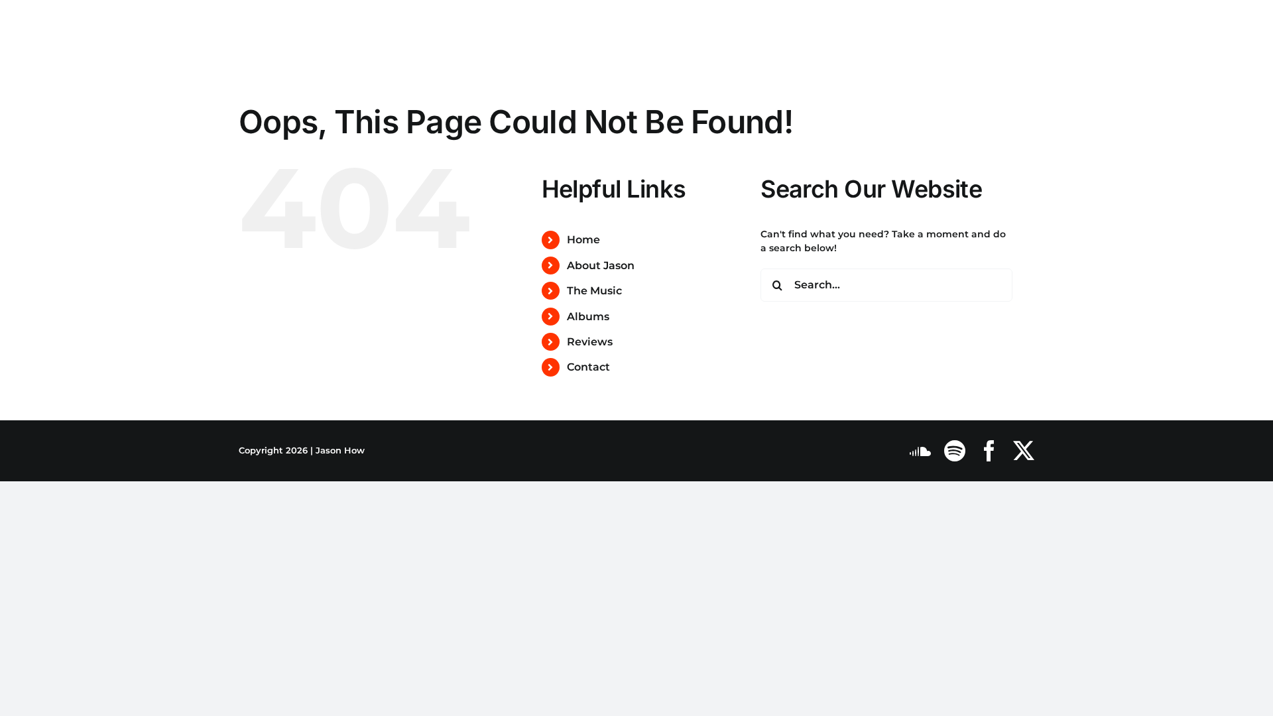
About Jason (601, 265)
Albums (588, 316)
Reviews (590, 341)
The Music (594, 290)
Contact (588, 367)
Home (583, 239)
